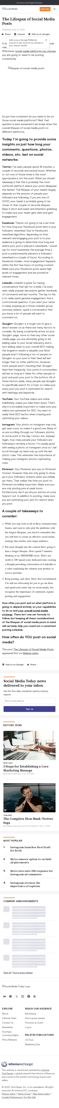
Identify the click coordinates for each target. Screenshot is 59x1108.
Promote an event (34, 1022)
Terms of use (24, 1093)
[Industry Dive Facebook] (10, 996)
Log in (28, 1027)
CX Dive (29, 1039)
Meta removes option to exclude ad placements (31, 861)
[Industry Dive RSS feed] (35, 996)
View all (7, 972)
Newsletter (7, 1027)
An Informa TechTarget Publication (29, 3)
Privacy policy (9, 1093)
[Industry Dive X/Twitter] (16, 996)
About (5, 1013)
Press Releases (9, 1039)
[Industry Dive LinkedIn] (4, 996)
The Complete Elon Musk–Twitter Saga (28, 821)
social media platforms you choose (35, 51)
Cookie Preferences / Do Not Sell (19, 1097)
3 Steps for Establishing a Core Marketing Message (26, 768)
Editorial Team (9, 1018)
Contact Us (7, 1022)
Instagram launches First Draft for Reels (30, 849)
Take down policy (41, 1093)
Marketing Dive (32, 1044)
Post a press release (23, 972)
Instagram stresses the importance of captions (25, 884)
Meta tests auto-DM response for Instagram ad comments (31, 872)
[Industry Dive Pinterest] (28, 996)
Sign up (29, 709)
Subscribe (45, 9)
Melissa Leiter (30, 653)
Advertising (30, 1013)
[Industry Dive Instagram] (22, 996)
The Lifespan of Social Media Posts (33, 649)
